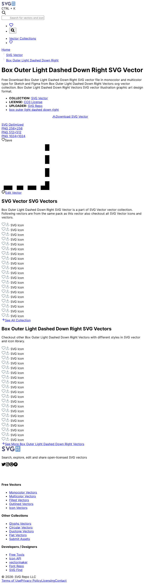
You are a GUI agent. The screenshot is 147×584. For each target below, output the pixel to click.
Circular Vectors (21, 527)
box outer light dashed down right (34, 110)
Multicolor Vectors (22, 496)
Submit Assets (19, 539)
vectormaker (18, 562)
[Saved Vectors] (11, 26)
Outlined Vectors (21, 504)
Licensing (48, 580)
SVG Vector (39, 98)
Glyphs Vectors (20, 523)
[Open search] (12, 30)
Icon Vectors (18, 508)
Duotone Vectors (21, 531)
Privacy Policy (31, 580)
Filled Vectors (19, 500)
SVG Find (15, 570)
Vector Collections (22, 38)
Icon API (15, 558)
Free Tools (16, 554)
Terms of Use (11, 580)
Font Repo (16, 566)
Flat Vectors (18, 535)
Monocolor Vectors (23, 492)
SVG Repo (35, 106)
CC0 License (33, 102)
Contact (61, 580)
